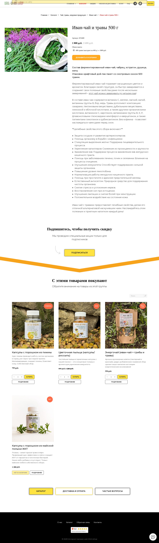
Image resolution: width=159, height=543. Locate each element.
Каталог (54, 15)
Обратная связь (83, 522)
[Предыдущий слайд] (9, 49)
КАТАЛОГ (82, 3)
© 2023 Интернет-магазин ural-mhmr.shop (79, 539)
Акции (93, 3)
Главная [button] (70, 3)
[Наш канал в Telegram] (135, 3)
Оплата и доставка (107, 3)
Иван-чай (92, 15)
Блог (121, 3)
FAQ (128, 3)
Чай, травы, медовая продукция (73, 15)
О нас (59, 522)
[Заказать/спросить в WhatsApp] (140, 3)
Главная (44, 15)
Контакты (98, 522)
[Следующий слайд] (63, 49)
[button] (150, 3)
